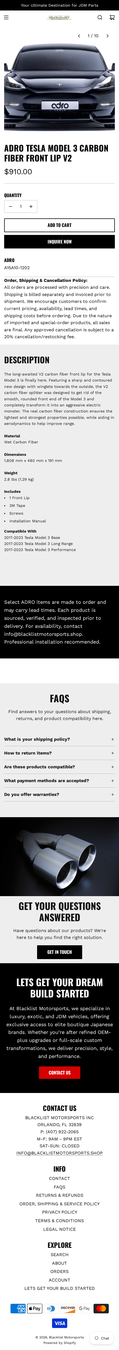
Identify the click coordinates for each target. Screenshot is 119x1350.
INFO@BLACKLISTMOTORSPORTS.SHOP (59, 1153)
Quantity (13, 195)
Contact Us (60, 1072)
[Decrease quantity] (10, 206)
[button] (79, 36)
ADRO (9, 260)
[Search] (100, 17)
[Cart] (112, 17)
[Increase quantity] (31, 206)
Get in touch (59, 952)
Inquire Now (60, 241)
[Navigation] (6, 17)
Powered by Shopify (59, 1343)
